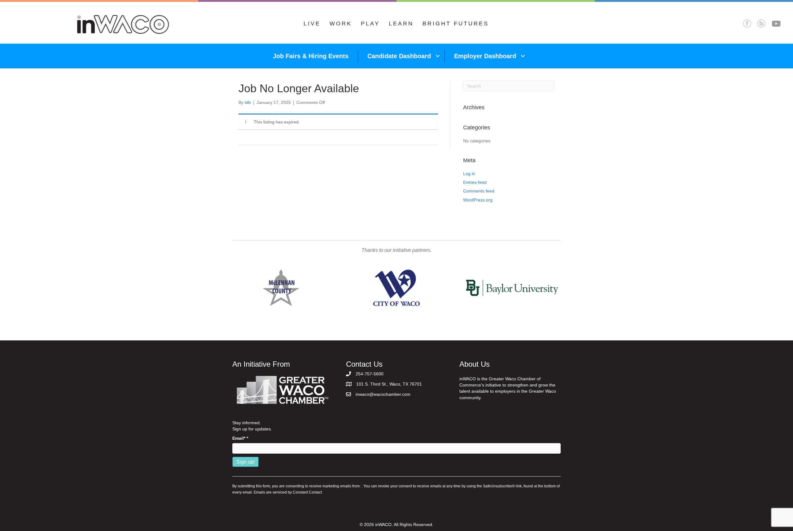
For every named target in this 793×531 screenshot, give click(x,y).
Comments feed (478, 190)
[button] (438, 56)
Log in (469, 173)
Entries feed (475, 182)
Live (312, 23)
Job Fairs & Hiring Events (310, 56)
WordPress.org (478, 199)
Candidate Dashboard (399, 56)
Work (341, 23)
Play (370, 23)
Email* (240, 438)
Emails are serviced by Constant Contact (288, 492)
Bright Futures (456, 23)
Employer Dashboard (485, 56)
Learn (401, 23)
